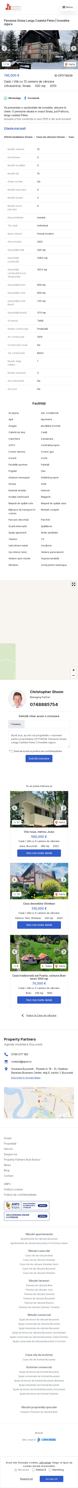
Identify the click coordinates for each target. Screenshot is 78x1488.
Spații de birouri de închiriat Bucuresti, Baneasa (39, 1380)
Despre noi (10, 1154)
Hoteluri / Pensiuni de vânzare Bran (39, 1412)
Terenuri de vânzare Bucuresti (39, 1298)
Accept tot (52, 1478)
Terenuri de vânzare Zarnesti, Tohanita (39, 1307)
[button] (4, 48)
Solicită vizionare (39, 758)
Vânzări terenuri (39, 1280)
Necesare (23, 1469)
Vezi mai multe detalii (39, 853)
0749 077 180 (19, 1054)
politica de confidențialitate (47, 751)
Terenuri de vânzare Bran (39, 1285)
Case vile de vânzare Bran (39, 1255)
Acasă (7, 1138)
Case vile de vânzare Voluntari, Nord (39, 1264)
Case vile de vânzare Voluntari (39, 1260)
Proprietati (10, 1143)
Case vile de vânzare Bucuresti (39, 1268)
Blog (6, 1170)
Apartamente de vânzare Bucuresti (39, 1238)
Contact (8, 1175)
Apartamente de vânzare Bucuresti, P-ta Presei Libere (39, 1243)
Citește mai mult (15, 128)
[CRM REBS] (46, 1439)
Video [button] (48, 966)
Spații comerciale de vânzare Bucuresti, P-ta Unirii (39, 1341)
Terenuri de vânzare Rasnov (39, 1302)
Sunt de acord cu (38, 751)
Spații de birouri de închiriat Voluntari (39, 1393)
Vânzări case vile (39, 1250)
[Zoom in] (73, 670)
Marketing (58, 1469)
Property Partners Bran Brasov (22, 1159)
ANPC (7, 1183)
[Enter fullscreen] (73, 584)
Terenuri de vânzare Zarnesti (39, 1294)
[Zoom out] (73, 675)
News (7, 1165)
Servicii (8, 1148)
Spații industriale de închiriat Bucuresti (39, 1385)
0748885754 (44, 704)
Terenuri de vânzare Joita (39, 1289)
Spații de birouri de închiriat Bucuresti (39, 1372)
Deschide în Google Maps (25, 1077)
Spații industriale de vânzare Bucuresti (39, 1328)
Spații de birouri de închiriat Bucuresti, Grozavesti (39, 1389)
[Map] (39, 630)
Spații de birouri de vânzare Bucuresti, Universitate (39, 1332)
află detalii (45, 1462)
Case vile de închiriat (39, 1354)
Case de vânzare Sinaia (50, 136)
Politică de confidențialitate (20, 1194)
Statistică (41, 1469)
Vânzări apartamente (39, 1234)
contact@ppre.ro (21, 1061)
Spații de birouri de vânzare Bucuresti (39, 1319)
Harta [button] (71, 64)
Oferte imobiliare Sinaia (18, 136)
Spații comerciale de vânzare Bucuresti (39, 1324)
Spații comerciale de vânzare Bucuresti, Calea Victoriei (39, 1337)
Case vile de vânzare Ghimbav (39, 1273)
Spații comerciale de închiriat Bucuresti (39, 1376)
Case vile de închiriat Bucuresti (39, 1359)
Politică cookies (13, 1189)
